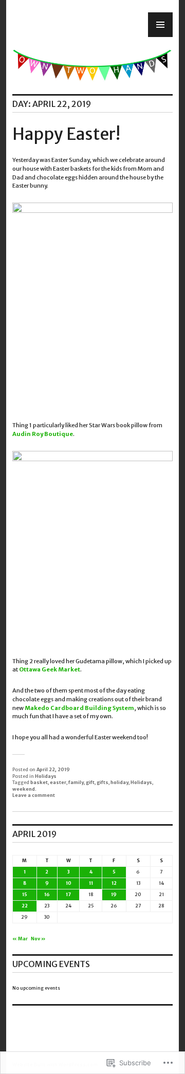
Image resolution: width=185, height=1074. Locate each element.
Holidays (46, 776)
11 (91, 883)
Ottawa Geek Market (49, 669)
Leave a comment (33, 795)
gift (90, 782)
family (76, 782)
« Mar (20, 938)
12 (114, 883)
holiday (119, 782)
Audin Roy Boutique (42, 434)
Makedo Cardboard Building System (79, 708)
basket (39, 782)
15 (24, 894)
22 (25, 905)
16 (47, 894)
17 (68, 894)
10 (68, 883)
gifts (102, 782)
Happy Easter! (66, 134)
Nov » (38, 938)
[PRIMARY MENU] (160, 24)
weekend (23, 789)
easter (58, 782)
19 (114, 894)
